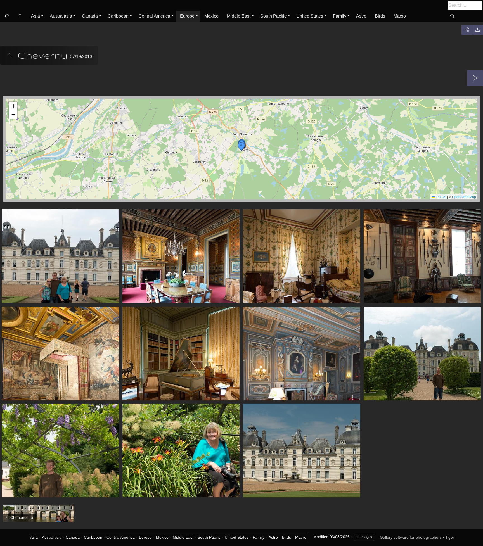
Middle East (238, 16)
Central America (154, 16)
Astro (361, 16)
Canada (90, 16)
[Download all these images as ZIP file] (477, 30)
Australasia (61, 16)
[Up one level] (9, 55)
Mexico (211, 16)
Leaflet (440, 196)
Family (339, 16)
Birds (380, 16)
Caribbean (118, 16)
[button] (241, 146)
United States (309, 16)
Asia (35, 16)
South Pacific (273, 16)
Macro (400, 16)
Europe (187, 16)
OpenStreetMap (464, 196)
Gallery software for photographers (411, 537)
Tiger (449, 537)
